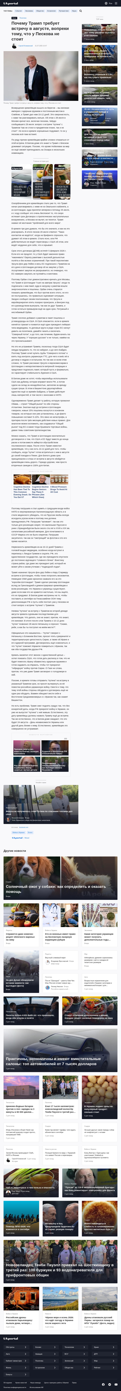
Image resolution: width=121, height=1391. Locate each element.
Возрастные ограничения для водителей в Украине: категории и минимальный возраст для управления (98, 983)
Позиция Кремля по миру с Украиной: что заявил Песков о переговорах (60, 1154)
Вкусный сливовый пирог (55, 958)
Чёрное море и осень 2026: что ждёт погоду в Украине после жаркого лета (59, 1320)
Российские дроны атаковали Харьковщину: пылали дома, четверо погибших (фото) (19, 1320)
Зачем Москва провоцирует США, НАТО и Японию (20, 1154)
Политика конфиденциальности (15, 1387)
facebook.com (23, 827)
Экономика (29, 11)
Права (74, 1383)
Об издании (8, 1383)
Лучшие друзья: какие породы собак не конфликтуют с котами (99, 1131)
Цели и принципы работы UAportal (56, 1383)
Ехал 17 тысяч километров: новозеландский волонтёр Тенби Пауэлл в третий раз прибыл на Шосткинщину (59, 1109)
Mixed (27, 838)
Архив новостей (21, 1383)
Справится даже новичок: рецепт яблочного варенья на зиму (20, 937)
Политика (23, 18)
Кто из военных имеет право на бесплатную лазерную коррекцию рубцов (60, 937)
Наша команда (35, 1383)
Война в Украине (18, 832)
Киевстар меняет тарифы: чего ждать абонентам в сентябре (60, 1131)
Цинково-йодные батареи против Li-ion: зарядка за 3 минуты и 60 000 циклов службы (20, 1109)
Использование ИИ (36, 1387)
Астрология (51, 11)
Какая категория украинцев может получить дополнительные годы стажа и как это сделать (98, 937)
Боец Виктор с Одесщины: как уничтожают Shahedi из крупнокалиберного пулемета (96, 1155)
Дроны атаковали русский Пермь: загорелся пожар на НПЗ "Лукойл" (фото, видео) (99, 1320)
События (18, 11)
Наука (74, 11)
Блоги (30, 832)
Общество (40, 11)
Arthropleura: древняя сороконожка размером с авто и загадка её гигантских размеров (98, 960)
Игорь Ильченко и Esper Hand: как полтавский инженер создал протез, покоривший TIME (20, 1132)
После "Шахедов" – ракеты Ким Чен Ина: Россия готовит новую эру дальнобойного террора (59, 982)
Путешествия (64, 11)
